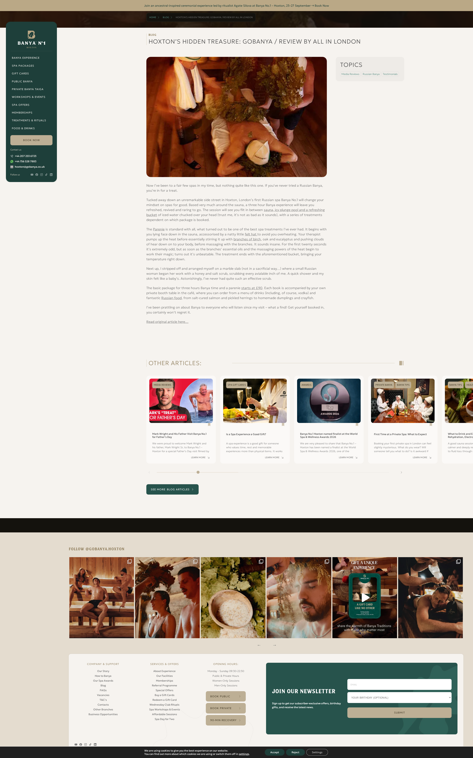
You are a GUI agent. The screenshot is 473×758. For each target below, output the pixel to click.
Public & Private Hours (225, 676)
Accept (274, 752)
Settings (317, 752)
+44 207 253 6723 (25, 156)
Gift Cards (20, 73)
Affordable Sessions (164, 714)
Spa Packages (23, 65)
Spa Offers (21, 105)
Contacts (103, 704)
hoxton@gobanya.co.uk (30, 166)
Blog (166, 17)
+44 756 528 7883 (25, 161)
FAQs (103, 690)
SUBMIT (399, 712)
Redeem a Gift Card (164, 700)
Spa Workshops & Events (164, 709)
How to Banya (103, 676)
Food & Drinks (23, 128)
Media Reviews (350, 74)
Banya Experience (26, 57)
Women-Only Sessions (225, 680)
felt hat (251, 234)
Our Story (103, 671)
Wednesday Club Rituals (164, 704)
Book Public (220, 696)
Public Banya (22, 81)
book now (31, 140)
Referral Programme (164, 685)
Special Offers (164, 690)
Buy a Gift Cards (164, 695)
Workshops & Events (28, 97)
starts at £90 (251, 288)
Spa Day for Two (164, 719)
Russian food (171, 298)
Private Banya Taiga (28, 89)
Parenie (159, 229)
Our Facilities (164, 676)
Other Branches (103, 709)
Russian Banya (371, 74)
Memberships (22, 112)
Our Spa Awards (103, 680)
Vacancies (103, 695)
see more (170, 489)
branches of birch (247, 239)
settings (244, 754)
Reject (295, 752)
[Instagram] (101, 598)
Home (152, 17)
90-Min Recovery (223, 720)
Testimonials (390, 74)
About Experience (164, 671)
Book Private (221, 708)
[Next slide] (401, 472)
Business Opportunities (103, 714)
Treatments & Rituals (29, 120)
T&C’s (103, 700)
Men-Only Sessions (225, 685)
